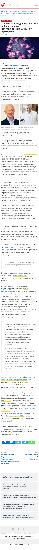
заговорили (16, 356)
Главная (4, 534)
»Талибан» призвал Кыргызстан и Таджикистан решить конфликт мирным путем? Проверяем (10, 457)
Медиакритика (17, 536)
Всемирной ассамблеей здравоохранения (20, 361)
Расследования (19, 538)
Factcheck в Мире (6, 21)
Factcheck (18, 534)
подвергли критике (20, 275)
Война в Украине (30, 534)
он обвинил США (17, 416)
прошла (16, 65)
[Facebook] (5, 442)
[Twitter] (18, 442)
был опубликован (30, 154)
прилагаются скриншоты (14, 247)
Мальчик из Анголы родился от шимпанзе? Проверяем (30, 455)
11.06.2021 (6, 34)
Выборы (7, 536)
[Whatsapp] (31, 442)
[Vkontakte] (11, 442)
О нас (11, 534)
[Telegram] (25, 442)
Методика (29, 536)
